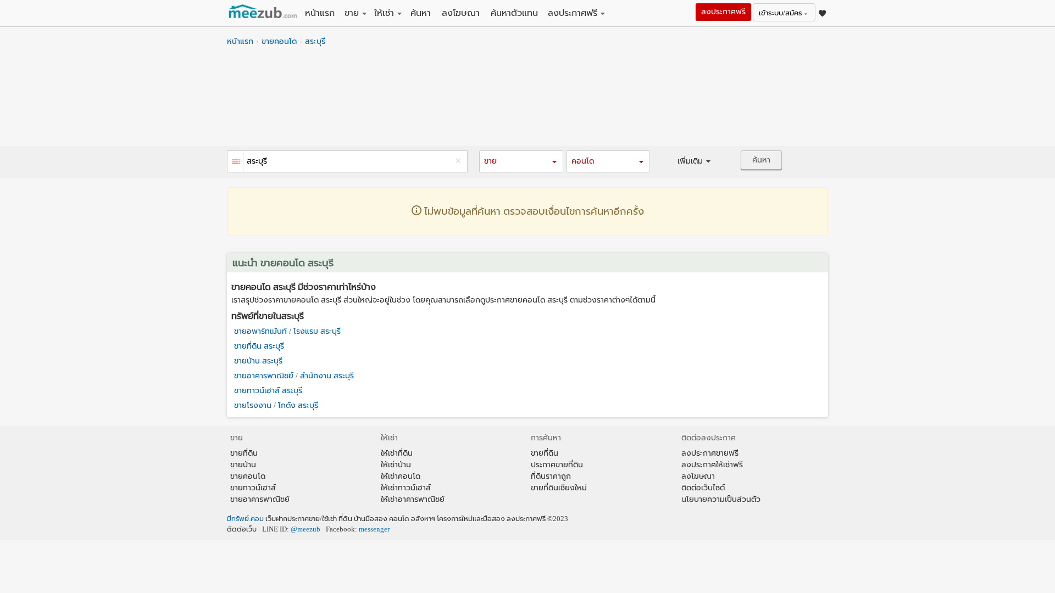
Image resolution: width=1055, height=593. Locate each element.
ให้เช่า (384, 13)
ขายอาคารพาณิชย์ (260, 499)
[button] (521, 161)
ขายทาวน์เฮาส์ (253, 488)
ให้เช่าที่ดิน (397, 453)
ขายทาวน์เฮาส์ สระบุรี (268, 391)
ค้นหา (420, 13)
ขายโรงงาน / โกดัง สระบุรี (276, 405)
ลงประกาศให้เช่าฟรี (712, 465)
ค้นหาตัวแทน (514, 13)
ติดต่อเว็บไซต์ (703, 488)
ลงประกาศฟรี (572, 13)
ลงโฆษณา (461, 13)
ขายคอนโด (279, 41)
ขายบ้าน (243, 465)
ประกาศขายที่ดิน (557, 465)
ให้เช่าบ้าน (396, 465)
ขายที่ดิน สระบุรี (259, 346)
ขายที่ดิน (244, 453)
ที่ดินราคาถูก (551, 476)
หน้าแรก (320, 13)
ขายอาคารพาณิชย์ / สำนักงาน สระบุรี (294, 376)
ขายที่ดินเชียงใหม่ (559, 488)
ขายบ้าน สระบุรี (258, 361)
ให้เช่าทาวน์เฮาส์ (406, 488)
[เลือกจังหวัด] (235, 163)
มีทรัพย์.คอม (245, 519)
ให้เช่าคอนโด (400, 476)
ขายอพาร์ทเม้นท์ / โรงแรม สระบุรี (287, 331)
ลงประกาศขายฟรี (709, 453)
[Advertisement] (527, 99)
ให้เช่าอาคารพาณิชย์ (413, 499)
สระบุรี (315, 41)
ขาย (352, 13)
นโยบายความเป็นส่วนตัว (720, 499)
